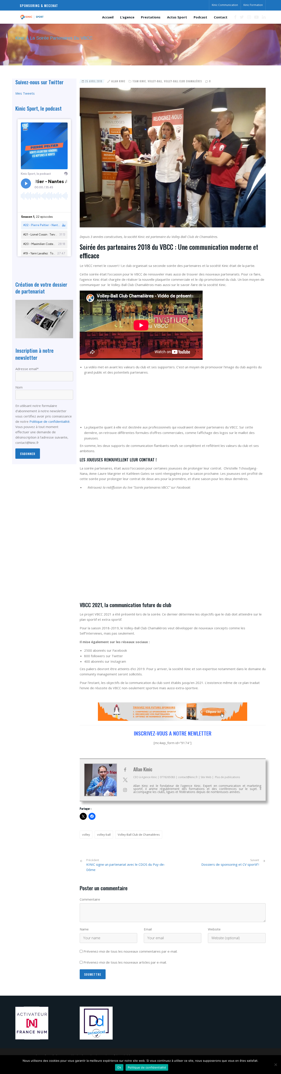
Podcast (200, 17)
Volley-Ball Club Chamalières (183, 81)
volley (86, 835)
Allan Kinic (118, 81)
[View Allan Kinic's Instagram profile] (125, 790)
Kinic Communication (225, 5)
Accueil (107, 17)
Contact (220, 17)
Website (214, 929)
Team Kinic (139, 81)
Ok (119, 1067)
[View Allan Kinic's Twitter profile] (125, 780)
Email (148, 929)
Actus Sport (177, 17)
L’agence (127, 17)
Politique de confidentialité (49, 421)
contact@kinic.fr (188, 777)
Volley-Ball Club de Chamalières (139, 835)
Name (84, 929)
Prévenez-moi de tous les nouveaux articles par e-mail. (125, 962)
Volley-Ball (155, 81)
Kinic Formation (253, 5)
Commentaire (90, 899)
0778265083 (167, 777)
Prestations (150, 17)
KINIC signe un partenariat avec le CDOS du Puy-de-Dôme (125, 865)
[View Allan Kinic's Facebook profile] (125, 770)
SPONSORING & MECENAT (39, 5)
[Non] (275, 1064)
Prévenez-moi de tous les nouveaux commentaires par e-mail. (130, 951)
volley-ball (104, 835)
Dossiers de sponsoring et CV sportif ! (230, 864)
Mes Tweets (25, 93)
